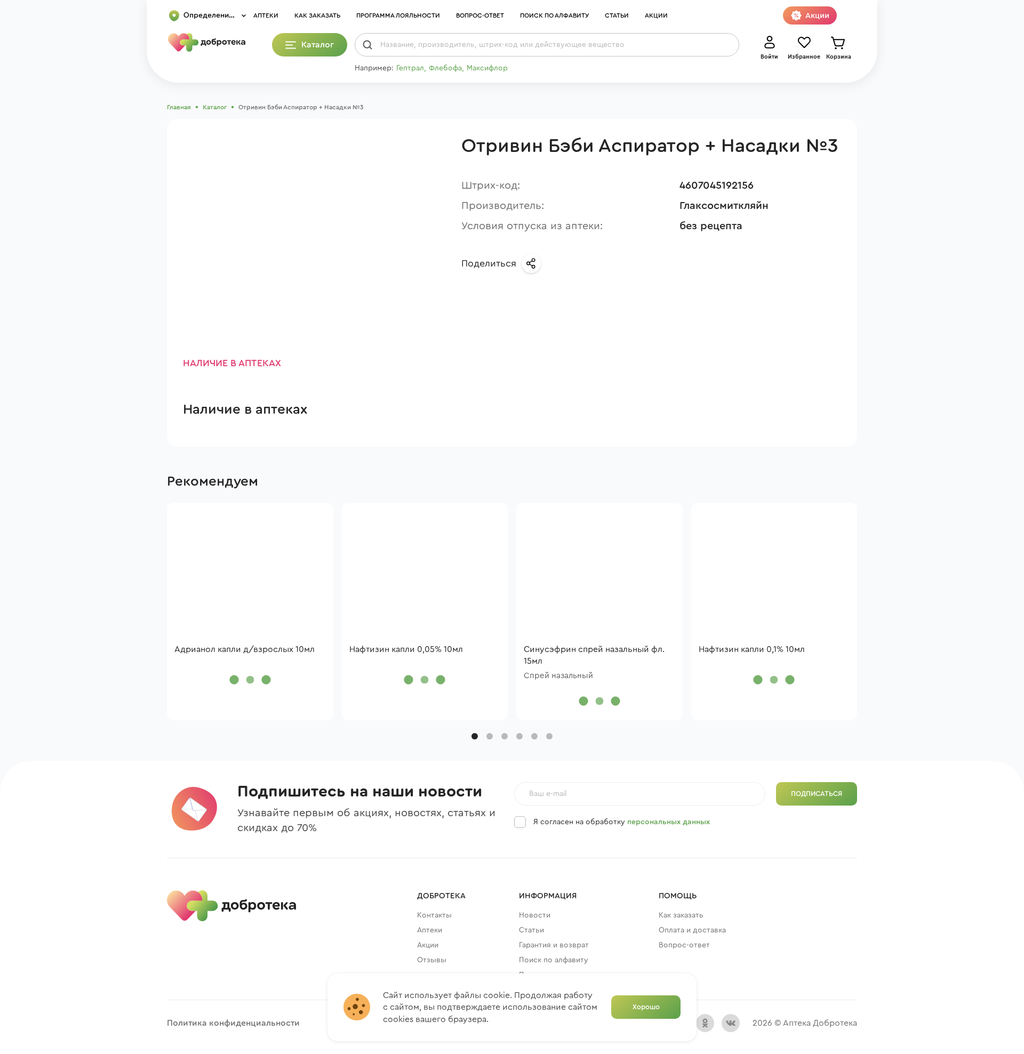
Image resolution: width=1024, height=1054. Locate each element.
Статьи (617, 15)
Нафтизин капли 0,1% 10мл (752, 649)
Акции (656, 15)
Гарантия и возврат (554, 945)
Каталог (215, 107)
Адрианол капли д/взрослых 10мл (244, 649)
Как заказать (317, 15)
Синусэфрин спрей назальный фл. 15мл (594, 655)
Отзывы (431, 960)
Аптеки (265, 15)
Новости (534, 915)
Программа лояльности (398, 15)
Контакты (434, 915)
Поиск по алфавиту (554, 15)
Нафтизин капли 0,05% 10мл (406, 649)
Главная (179, 107)
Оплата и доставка (692, 930)
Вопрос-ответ (480, 15)
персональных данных (668, 822)
